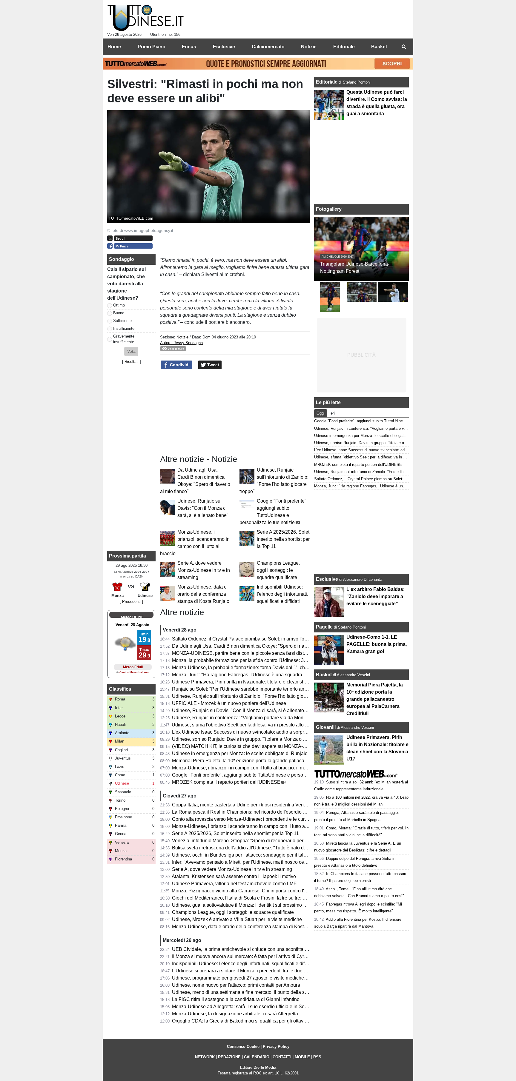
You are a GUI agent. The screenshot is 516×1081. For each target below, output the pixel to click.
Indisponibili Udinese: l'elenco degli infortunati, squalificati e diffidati (282, 594)
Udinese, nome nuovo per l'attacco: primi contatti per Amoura (236, 985)
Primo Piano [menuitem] (151, 46)
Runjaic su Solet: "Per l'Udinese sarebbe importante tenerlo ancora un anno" (253, 689)
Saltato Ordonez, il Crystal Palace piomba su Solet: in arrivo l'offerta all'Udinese (256, 638)
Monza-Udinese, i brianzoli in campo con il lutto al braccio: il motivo (243, 767)
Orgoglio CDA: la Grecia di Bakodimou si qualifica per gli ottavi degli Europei (253, 1020)
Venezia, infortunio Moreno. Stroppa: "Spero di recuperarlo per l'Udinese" (249, 840)
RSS (317, 1057)
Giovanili (326, 727)
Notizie (182, 337)
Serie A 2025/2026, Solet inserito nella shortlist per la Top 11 (283, 539)
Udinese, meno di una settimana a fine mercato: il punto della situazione (248, 992)
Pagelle (324, 626)
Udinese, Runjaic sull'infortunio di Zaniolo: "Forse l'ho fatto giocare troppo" (250, 696)
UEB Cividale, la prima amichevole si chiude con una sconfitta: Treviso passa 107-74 (261, 949)
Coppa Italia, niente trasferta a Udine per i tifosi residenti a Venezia (242, 804)
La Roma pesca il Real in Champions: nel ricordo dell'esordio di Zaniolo (248, 811)
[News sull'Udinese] (145, 18)
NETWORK (205, 1057)
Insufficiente (123, 328)
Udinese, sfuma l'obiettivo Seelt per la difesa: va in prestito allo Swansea (248, 724)
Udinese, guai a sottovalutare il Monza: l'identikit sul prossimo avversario (248, 905)
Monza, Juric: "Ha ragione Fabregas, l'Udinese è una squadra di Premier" (249, 674)
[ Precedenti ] (131, 601)
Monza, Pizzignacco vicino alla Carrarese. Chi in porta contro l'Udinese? (248, 890)
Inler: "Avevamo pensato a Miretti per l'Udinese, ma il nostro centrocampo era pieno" (260, 862)
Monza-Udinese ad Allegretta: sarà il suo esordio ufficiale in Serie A (243, 1006)
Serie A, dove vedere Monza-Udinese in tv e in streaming (203, 570)
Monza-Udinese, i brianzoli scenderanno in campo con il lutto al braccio (247, 826)
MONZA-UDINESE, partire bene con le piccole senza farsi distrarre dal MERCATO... (261, 653)
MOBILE (302, 1057)
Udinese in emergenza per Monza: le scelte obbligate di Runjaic (239, 753)
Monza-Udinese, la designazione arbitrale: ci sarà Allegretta (235, 1013)
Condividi (179, 364)
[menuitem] (403, 46)
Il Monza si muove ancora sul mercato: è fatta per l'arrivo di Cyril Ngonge (248, 956)
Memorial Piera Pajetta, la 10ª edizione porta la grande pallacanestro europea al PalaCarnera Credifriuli (281, 760)
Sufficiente (122, 320)
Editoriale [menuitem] (344, 46)
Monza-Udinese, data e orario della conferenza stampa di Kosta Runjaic (203, 594)
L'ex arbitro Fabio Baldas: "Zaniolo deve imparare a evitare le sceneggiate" (375, 596)
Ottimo (119, 305)
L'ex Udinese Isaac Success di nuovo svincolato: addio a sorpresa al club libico (256, 731)
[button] (131, 351)
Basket (324, 674)
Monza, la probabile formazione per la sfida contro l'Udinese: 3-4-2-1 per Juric (254, 660)
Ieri (332, 413)
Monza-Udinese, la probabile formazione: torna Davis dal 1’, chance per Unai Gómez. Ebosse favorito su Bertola (290, 667)
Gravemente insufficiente (123, 339)
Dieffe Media (265, 1067)
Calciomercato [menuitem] (268, 46)
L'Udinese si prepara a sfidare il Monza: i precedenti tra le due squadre (246, 970)
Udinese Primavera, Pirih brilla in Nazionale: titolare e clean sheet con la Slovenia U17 (263, 681)
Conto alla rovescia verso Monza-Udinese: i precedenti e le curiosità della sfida (255, 819)
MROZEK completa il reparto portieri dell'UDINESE (226, 782)
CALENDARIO (256, 1057)
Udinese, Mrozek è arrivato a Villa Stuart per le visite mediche (237, 919)
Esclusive (327, 579)
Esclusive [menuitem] (224, 46)
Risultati (132, 361)
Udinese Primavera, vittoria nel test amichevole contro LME (234, 883)
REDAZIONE (229, 1057)
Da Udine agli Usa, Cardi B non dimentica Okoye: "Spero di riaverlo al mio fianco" (258, 646)
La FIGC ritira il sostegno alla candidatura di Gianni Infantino (236, 999)
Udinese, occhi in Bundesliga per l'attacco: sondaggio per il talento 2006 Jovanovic (259, 854)
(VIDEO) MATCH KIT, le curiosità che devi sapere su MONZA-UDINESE (248, 746)
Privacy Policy (276, 1046)
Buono (118, 313)
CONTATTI (282, 1057)
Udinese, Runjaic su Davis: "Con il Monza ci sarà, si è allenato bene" (202, 508)
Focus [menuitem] (189, 46)
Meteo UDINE (132, 617)
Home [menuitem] (114, 46)
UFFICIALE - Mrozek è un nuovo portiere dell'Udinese (229, 703)
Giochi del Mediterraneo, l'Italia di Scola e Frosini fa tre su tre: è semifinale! (250, 897)
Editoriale (327, 81)
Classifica (120, 689)
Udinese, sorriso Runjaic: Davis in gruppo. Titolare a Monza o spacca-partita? (253, 739)
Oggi (321, 413)
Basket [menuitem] (379, 46)
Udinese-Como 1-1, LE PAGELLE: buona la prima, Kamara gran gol (376, 644)
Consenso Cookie (243, 1046)
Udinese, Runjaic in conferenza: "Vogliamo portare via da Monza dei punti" (251, 717)
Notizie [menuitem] (309, 46)
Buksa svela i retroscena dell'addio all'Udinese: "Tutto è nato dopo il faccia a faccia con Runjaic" (273, 847)
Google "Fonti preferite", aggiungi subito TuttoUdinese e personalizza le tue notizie (259, 774)
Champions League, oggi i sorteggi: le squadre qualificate (278, 570)
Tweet (212, 364)
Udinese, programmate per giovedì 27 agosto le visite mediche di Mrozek (249, 977)
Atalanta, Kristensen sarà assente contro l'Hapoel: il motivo (234, 876)
